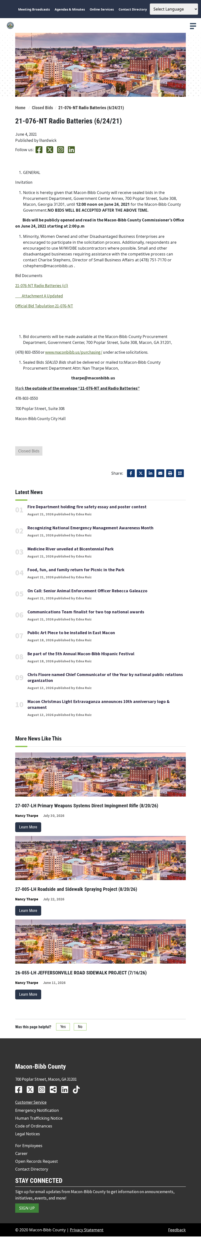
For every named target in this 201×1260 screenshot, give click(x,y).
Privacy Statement (86, 1230)
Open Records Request (36, 1161)
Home (20, 107)
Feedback (177, 1230)
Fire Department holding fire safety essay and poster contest (87, 506)
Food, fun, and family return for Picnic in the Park (76, 569)
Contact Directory (31, 1169)
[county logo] (100, 25)
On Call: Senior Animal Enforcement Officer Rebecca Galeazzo (87, 591)
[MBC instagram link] (43, 1089)
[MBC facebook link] (20, 1089)
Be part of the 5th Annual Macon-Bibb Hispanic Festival (80, 653)
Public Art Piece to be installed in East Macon (71, 632)
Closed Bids (42, 107)
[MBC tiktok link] (78, 1089)
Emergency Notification (37, 1110)
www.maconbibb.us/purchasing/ (73, 352)
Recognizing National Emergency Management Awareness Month (90, 528)
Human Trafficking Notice (39, 1118)
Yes (63, 1026)
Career (21, 1153)
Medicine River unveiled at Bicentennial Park (70, 549)
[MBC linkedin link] (66, 1089)
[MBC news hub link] (55, 1089)
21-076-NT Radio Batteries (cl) (41, 285)
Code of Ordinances (33, 1126)
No (80, 1026)
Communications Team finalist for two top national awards (85, 612)
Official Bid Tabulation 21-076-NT (44, 306)
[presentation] (193, 26)
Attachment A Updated (39, 296)
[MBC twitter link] (32, 1089)
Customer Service (31, 1102)
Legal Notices (27, 1134)
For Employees (28, 1145)
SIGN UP (27, 1208)
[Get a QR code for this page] (180, 473)
